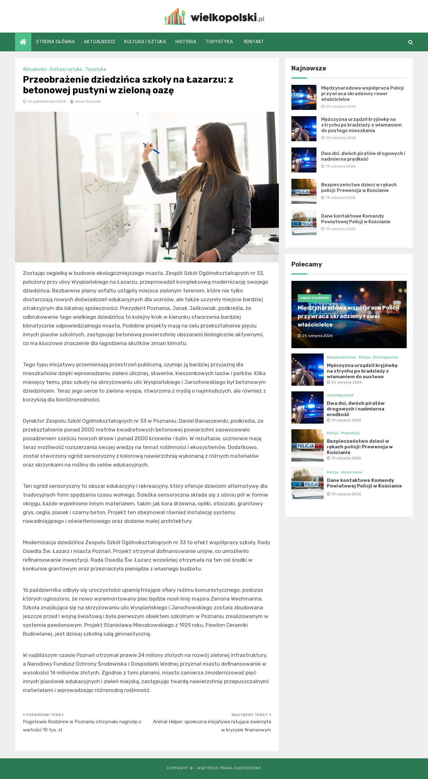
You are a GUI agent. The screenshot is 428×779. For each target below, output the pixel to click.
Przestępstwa (385, 357)
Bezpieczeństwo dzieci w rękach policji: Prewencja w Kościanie (359, 187)
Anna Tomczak (88, 101)
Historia (185, 41)
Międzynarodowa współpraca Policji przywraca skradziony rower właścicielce (362, 93)
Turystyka (219, 41)
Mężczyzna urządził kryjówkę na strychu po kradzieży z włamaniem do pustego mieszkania (361, 124)
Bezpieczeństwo (341, 357)
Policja (364, 357)
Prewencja (350, 433)
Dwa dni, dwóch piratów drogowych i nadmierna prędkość (363, 156)
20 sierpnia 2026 (346, 382)
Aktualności (99, 41)
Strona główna (55, 41)
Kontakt (254, 41)
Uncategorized (314, 298)
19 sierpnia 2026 (346, 420)
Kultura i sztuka (145, 41)
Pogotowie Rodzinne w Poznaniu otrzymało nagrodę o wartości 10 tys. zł (82, 726)
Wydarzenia (351, 472)
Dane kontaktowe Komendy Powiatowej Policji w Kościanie (355, 218)
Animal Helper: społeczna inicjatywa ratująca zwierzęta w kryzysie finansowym (212, 726)
